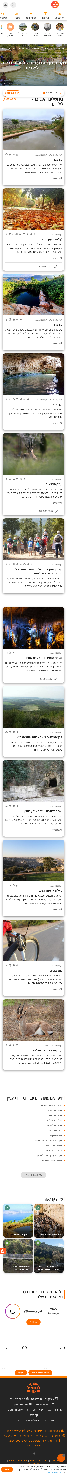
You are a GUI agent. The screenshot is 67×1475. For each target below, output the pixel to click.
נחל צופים (56, 970)
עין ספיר (57, 404)
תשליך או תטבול (22, 1234)
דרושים (35, 1399)
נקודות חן (31, 1409)
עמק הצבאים (54, 484)
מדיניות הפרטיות (54, 1472)
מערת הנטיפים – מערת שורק (44, 658)
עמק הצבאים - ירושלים (47, 1050)
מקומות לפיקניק (54, 1125)
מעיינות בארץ (55, 1110)
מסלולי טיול (44, 1409)
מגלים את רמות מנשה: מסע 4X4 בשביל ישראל (49, 1268)
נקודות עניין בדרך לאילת (49, 1155)
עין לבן (58, 160)
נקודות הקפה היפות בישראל (48, 1140)
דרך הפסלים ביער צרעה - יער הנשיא (39, 737)
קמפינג (34, 1415)
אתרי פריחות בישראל (51, 1105)
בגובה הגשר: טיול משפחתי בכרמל (21, 1268)
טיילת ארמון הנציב (50, 891)
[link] (34, 1453)
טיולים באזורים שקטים (51, 1160)
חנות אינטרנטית (42, 1404)
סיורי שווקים (56, 1135)
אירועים (19, 1409)
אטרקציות (58, 1409)
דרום (16, 1420)
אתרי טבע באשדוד (52, 1150)
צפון (52, 1420)
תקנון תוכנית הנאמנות (18, 1460)
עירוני (46, 1045)
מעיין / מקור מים (55, 154)
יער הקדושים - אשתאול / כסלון (43, 811)
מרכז (44, 1420)
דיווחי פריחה (55, 1130)
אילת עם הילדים (54, 1120)
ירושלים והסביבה (30, 1420)
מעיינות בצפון (55, 1115)
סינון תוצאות (50, 92)
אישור (7, 1469)
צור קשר (49, 1399)
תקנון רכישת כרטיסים (39, 1460)
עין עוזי (57, 325)
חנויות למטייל (17, 1399)
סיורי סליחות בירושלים (50, 1234)
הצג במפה (11, 92)
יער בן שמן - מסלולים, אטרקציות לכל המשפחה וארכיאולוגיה (38, 571)
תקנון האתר (56, 1460)
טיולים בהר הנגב (54, 1145)
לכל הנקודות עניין (33, 1174)
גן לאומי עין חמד (52, 239)
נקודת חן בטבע (41, 154)
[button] (64, 5)
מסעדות (8, 1409)
